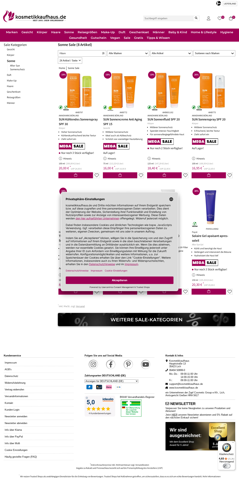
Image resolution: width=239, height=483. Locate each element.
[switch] (226, 466)
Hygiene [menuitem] (226, 32)
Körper (10, 55)
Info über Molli (12, 443)
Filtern (63, 53)
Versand (80, 306)
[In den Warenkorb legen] (75, 175)
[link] (34, 16)
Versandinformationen (16, 396)
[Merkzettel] (97, 175)
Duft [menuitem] (122, 32)
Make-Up (12, 81)
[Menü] (233, 443)
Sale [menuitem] (127, 38)
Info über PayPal (14, 436)
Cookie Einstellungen (16, 450)
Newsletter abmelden (16, 423)
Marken (12, 32)
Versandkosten (142, 465)
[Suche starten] (196, 18)
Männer (11, 103)
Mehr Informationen (212, 476)
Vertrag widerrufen (14, 389)
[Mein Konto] (208, 18)
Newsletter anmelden (16, 416)
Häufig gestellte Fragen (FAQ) (21, 456)
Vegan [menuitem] (115, 38)
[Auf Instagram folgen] (93, 364)
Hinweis (67, 159)
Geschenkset (14, 92)
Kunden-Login (12, 409)
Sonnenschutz (17, 70)
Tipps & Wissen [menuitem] (158, 38)
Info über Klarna (13, 429)
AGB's (8, 369)
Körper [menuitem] (42, 32)
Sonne (11, 61)
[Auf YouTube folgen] (146, 364)
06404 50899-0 (177, 370)
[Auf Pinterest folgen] (128, 364)
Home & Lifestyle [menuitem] (204, 32)
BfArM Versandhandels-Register (137, 397)
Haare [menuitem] (55, 32)
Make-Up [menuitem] (108, 32)
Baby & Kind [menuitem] (177, 32)
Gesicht (11, 50)
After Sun (15, 66)
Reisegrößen (13, 98)
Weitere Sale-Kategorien (147, 319)
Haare (10, 86)
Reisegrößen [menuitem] (87, 32)
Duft (9, 75)
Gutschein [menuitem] (98, 38)
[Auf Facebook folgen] (111, 364)
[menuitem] (12, 32)
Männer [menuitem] (159, 32)
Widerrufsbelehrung (15, 382)
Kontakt (9, 403)
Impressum (11, 362)
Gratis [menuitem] (138, 38)
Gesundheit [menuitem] (78, 38)
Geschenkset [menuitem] (139, 32)
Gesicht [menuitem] (27, 32)
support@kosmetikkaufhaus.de (186, 384)
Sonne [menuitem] (69, 32)
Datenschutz (11, 376)
